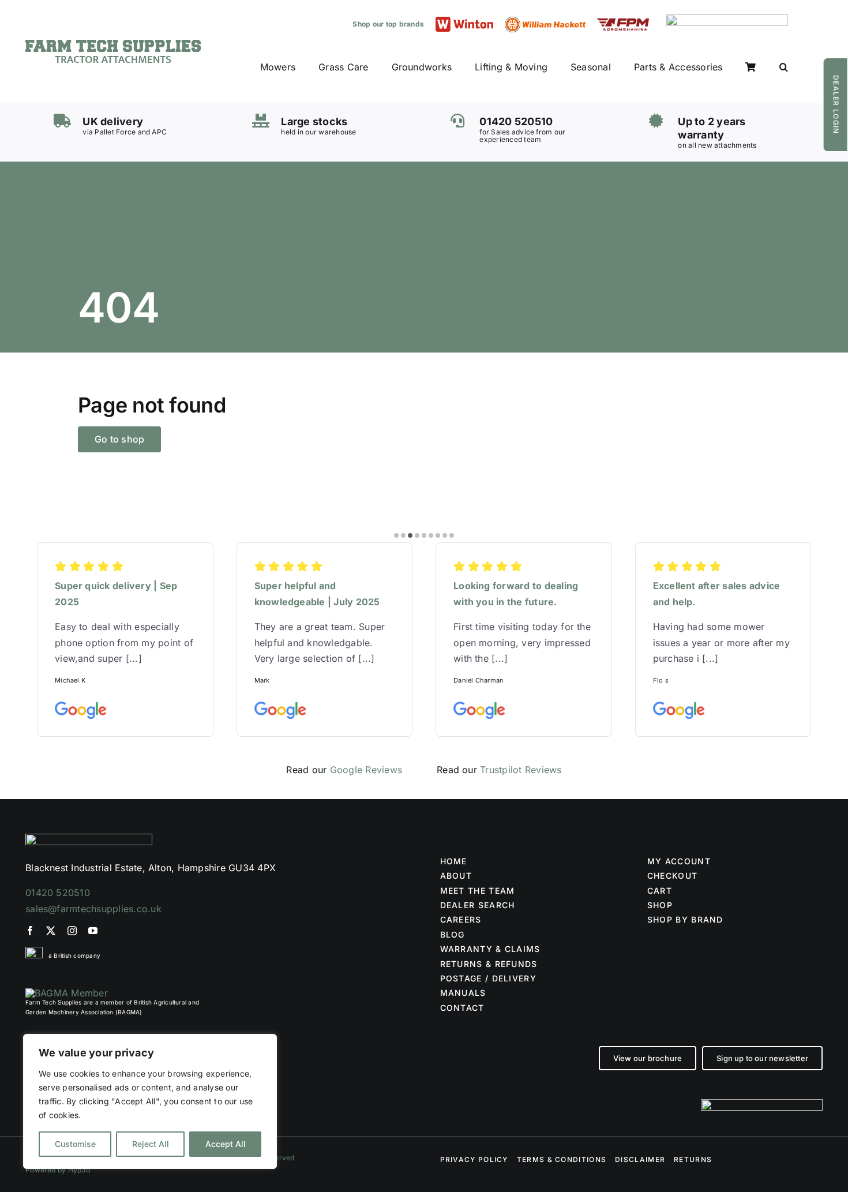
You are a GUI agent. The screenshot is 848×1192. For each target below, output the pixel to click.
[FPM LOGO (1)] (623, 23)
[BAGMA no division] (66, 993)
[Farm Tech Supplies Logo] (113, 44)
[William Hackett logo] (545, 21)
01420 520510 (57, 892)
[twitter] (50, 930)
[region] (150, 1101)
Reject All (150, 1144)
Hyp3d (79, 1169)
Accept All (225, 1144)
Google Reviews (366, 769)
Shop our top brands (388, 24)
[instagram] (72, 930)
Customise (75, 1144)
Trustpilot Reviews (520, 769)
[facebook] (30, 930)
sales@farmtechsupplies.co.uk (93, 908)
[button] (783, 67)
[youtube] (92, 930)
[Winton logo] (464, 21)
